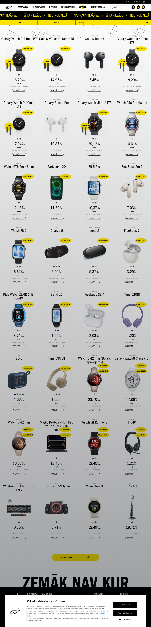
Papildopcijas (126, 619)
